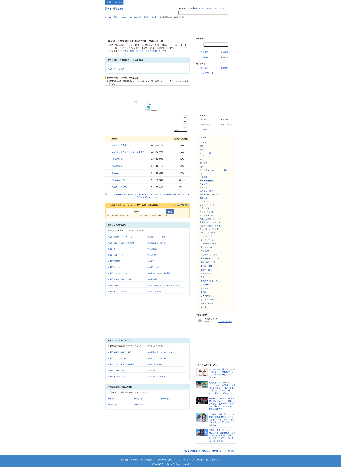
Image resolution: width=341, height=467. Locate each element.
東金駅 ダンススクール (156, 377)
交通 (202, 277)
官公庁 (203, 292)
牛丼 (202, 149)
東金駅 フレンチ (153, 267)
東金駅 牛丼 (152, 279)
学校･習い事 (206, 273)
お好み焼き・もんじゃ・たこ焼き (214, 170)
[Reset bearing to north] (185, 125)
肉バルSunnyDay (118, 180)
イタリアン (204, 187)
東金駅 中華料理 (114, 261)
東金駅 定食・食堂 (154, 291)
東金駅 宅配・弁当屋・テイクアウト (122, 243)
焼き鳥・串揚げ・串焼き (210, 226)
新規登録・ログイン (114, 2)
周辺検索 (189, 8)
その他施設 (205, 296)
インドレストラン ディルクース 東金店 (127, 152)
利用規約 (134, 460)
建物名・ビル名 (207, 303)
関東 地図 (111, 399)
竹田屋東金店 (117, 159)
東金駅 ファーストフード (117, 273)
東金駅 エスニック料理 (117, 291)
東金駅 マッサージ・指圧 (157, 358)
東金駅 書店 (152, 371)
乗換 (195, 8)
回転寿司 (203, 163)
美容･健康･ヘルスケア (210, 259)
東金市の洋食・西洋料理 (156, 51)
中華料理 (203, 177)
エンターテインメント (210, 240)
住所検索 (224, 52)
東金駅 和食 (152, 255)
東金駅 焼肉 (152, 249)
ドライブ (202, 8)
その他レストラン (207, 232)
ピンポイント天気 (224, 322)
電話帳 (203, 119)
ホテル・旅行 (226, 124)
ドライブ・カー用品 (209, 255)
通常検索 (181, 8)
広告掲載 (200, 460)
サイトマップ (231, 2)
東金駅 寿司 (112, 249)
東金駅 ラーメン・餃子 (156, 237)
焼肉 (202, 167)
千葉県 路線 (112, 405)
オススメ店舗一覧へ (181, 205)
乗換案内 (224, 68)
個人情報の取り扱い (165, 460)
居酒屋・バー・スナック (210, 222)
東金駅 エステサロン (116, 377)
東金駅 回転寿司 (114, 285)
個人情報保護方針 (147, 460)
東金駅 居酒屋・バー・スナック (120, 237)
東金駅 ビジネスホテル (117, 358)
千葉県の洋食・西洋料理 (133, 51)
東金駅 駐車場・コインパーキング (160, 352)
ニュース (204, 130)
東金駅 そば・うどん (116, 255)
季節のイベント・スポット (212, 281)
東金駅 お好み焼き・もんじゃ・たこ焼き (163, 285)
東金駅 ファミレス (115, 267)
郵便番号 (210, 8)
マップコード (219, 8)
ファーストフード (207, 205)
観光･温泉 (205, 251)
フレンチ (203, 184)
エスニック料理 (206, 191)
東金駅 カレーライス (116, 69)
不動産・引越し (207, 266)
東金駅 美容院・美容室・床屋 (119, 352)
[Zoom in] (185, 118)
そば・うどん (205, 156)
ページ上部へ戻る (209, 451)
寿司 (202, 160)
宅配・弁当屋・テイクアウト (212, 219)
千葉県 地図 (138, 399)
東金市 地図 (165, 399)
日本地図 (204, 52)
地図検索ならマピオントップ (209, 2)
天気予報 (224, 119)
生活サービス (206, 270)
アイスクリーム (206, 215)
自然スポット (206, 285)
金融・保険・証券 (208, 262)
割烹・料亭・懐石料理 (209, 194)
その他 (203, 307)
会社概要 (124, 460)
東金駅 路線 (138, 405)
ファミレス (204, 201)
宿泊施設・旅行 (207, 247)
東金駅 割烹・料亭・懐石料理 (158, 273)
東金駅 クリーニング (116, 371)
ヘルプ (223, 2)
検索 (232, 13)
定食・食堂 (204, 208)
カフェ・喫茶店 (206, 212)
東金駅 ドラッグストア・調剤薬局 (121, 364)
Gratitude (115, 173)
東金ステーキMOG (119, 187)
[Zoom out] (185, 121)
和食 (202, 146)
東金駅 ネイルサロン (155, 364)
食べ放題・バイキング (209, 229)
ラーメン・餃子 (206, 153)
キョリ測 (204, 68)
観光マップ (205, 124)
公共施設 (204, 288)
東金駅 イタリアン (154, 261)
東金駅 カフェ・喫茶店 (156, 243)
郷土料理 (203, 198)
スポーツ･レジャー (208, 244)
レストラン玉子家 (118, 145)
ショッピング (206, 236)
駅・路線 (204, 57)
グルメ (203, 142)
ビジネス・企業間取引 (210, 300)
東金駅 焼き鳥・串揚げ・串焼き (120, 279)
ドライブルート (207, 73)
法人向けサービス (213, 460)
